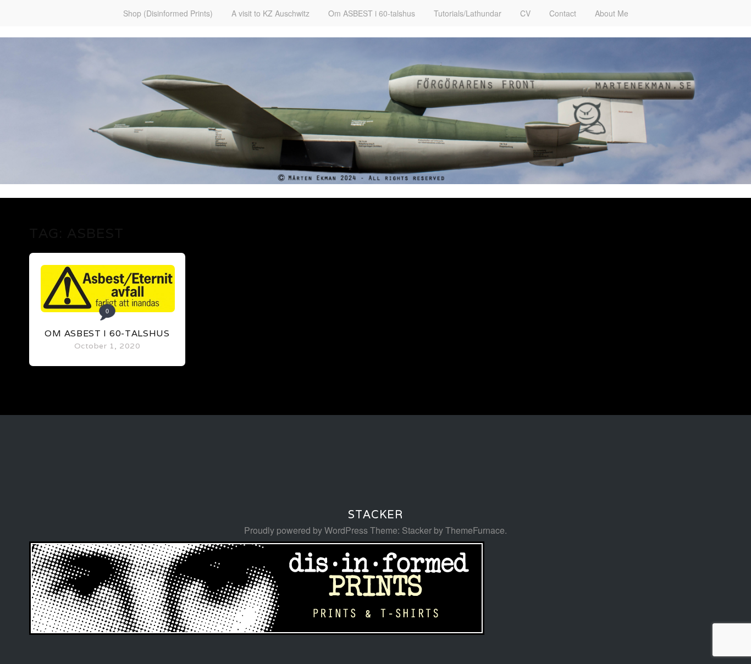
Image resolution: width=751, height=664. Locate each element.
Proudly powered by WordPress (306, 530)
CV (525, 13)
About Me (611, 13)
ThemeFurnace (475, 530)
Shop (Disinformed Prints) (168, 13)
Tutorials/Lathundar (467, 13)
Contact (562, 13)
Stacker (375, 514)
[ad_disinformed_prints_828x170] (256, 631)
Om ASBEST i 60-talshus (371, 13)
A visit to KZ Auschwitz (270, 13)
